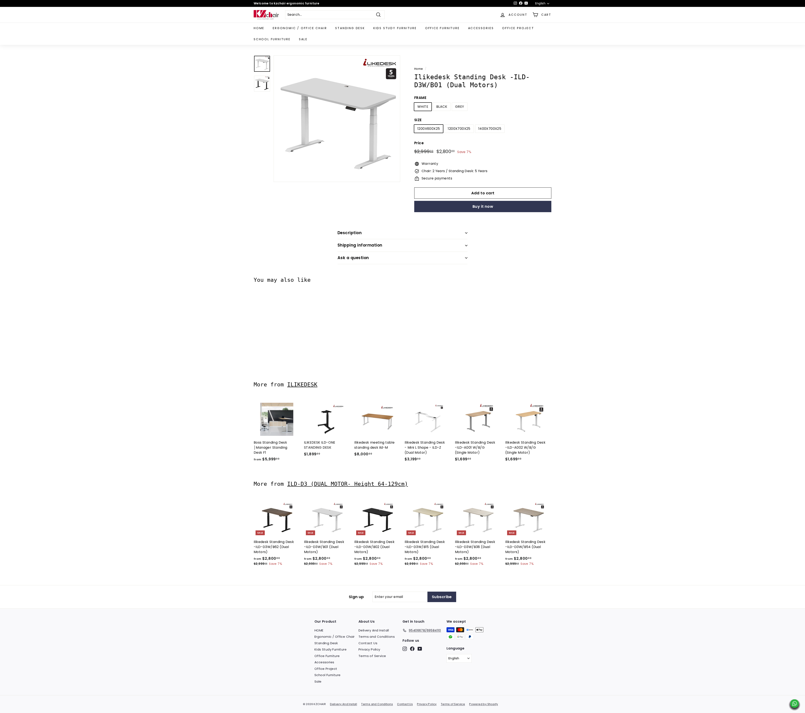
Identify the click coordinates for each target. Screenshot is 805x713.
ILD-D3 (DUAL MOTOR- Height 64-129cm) (347, 484)
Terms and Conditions (376, 636)
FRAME (420, 97)
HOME (259, 28)
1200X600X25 (428, 128)
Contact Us (367, 643)
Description (350, 233)
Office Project (518, 28)
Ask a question (353, 258)
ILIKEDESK (302, 384)
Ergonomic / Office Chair (300, 28)
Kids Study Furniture (395, 28)
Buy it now (483, 206)
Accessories (481, 28)
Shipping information (360, 245)
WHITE (422, 106)
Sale (303, 39)
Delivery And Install (373, 630)
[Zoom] (337, 119)
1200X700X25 (459, 128)
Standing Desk (350, 28)
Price (419, 142)
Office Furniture (442, 28)
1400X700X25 (489, 128)
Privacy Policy (369, 649)
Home (418, 69)
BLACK (441, 106)
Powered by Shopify (483, 704)
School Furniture (272, 39)
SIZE (418, 119)
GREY (459, 106)
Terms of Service (372, 656)
